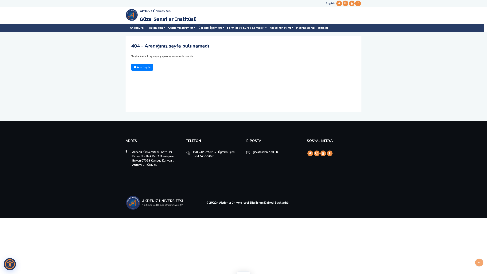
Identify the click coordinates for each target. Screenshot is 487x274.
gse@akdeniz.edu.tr (265, 152)
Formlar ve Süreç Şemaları (245, 27)
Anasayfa (137, 27)
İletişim (323, 27)
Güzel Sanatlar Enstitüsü (168, 19)
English (330, 3)
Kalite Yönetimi (280, 27)
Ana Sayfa (143, 67)
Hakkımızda (154, 27)
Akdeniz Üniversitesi (155, 11)
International (305, 27)
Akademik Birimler (180, 27)
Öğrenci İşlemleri (210, 27)
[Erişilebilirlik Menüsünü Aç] (10, 264)
